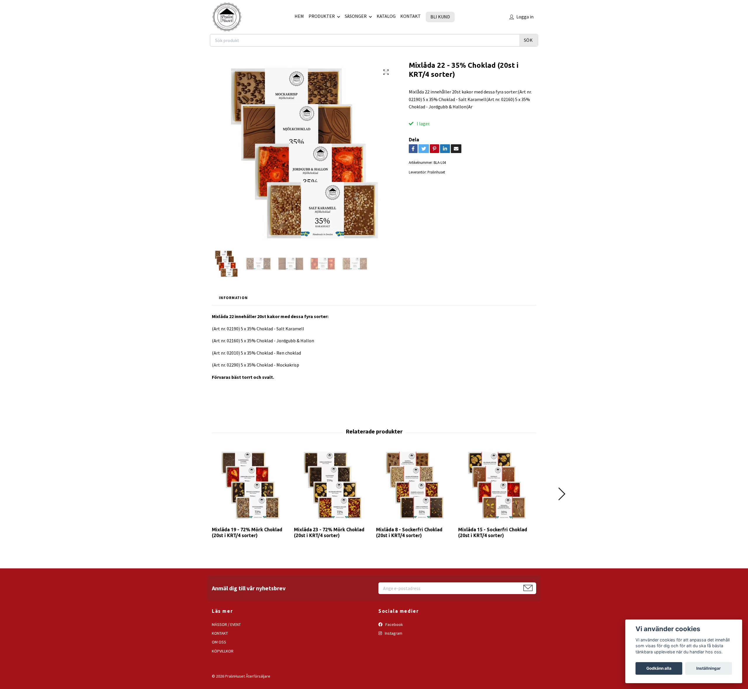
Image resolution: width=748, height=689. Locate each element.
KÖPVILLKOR (222, 651)
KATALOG (386, 16)
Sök (528, 40)
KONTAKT (410, 16)
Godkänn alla (658, 668)
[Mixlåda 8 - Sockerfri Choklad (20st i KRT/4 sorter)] (415, 485)
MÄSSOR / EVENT (226, 624)
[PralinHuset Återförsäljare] (227, 17)
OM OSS (219, 642)
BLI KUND (440, 17)
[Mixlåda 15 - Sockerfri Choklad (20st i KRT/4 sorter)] (497, 485)
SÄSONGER (356, 16)
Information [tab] (233, 297)
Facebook (394, 624)
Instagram (393, 633)
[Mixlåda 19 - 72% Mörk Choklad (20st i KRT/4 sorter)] (251, 485)
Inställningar (708, 668)
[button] (561, 493)
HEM (299, 16)
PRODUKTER (322, 16)
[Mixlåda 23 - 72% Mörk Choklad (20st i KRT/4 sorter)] (333, 485)
